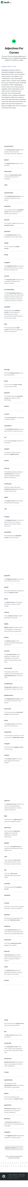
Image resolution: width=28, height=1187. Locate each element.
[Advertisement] (14, 19)
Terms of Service (13, 1174)
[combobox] (14, 1148)
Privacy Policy (21, 1174)
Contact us (15, 1178)
